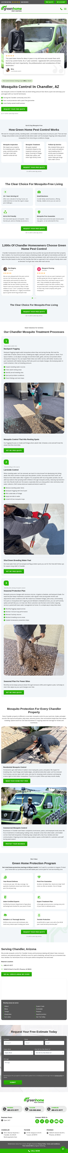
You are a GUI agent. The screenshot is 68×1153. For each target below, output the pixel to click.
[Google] (37, 1121)
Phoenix (38, 1011)
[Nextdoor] (61, 1121)
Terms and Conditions (53, 1144)
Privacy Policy (42, 1144)
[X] (52, 1121)
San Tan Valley (40, 1017)
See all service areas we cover (16, 974)
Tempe (6, 1011)
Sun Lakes (7, 1017)
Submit (13, 1082)
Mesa (6, 1009)
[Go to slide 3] (35, 298)
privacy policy (58, 1075)
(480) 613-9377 (8, 965)
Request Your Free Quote (14, 109)
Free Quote (49, 2)
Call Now (35, 1151)
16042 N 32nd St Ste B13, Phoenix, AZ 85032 (17, 969)
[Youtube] (56, 1121)
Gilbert (6, 1006)
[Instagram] (47, 1121)
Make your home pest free (17, 781)
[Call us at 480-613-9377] (61, 9)
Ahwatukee (7, 1014)
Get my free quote (14, 450)
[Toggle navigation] (65, 9)
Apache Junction (41, 1014)
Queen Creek (40, 1006)
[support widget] (63, 1149)
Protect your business (15, 844)
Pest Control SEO (28, 1146)
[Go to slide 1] (32, 298)
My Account (61, 2)
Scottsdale (39, 1009)
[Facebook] (42, 1121)
